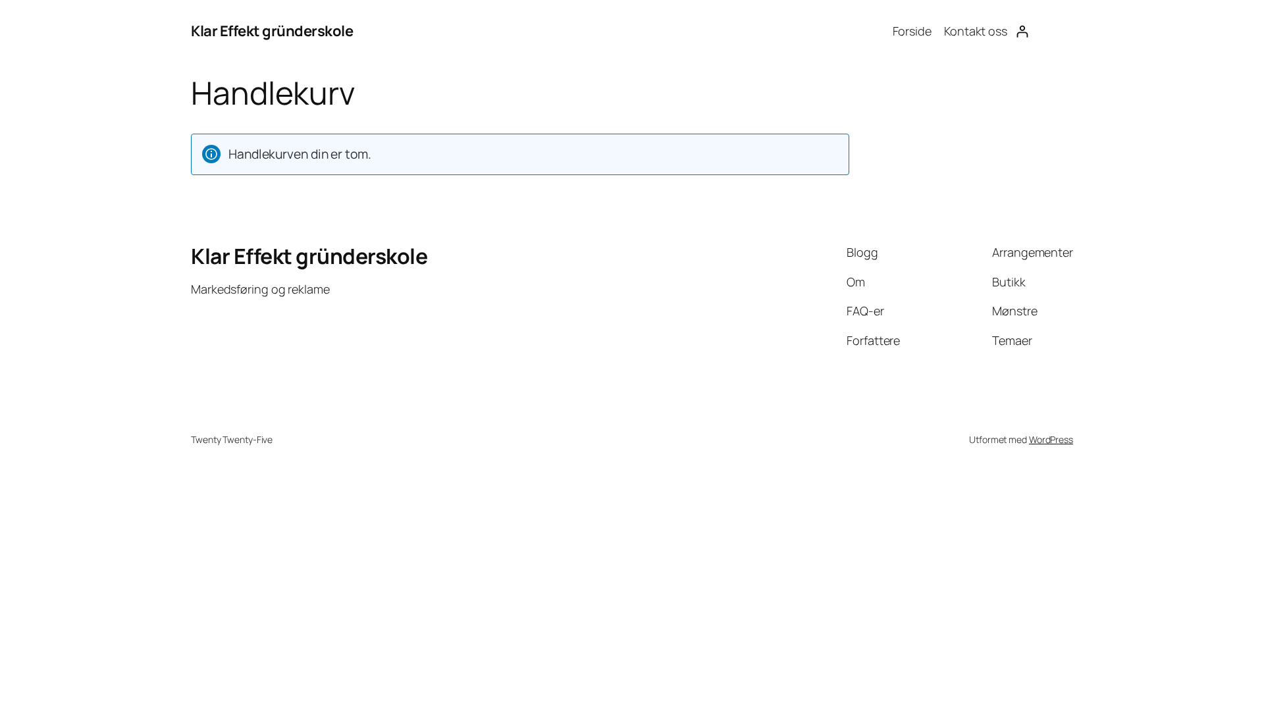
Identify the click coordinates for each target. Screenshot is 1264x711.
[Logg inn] (1022, 31)
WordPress (1051, 439)
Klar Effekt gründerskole (272, 31)
